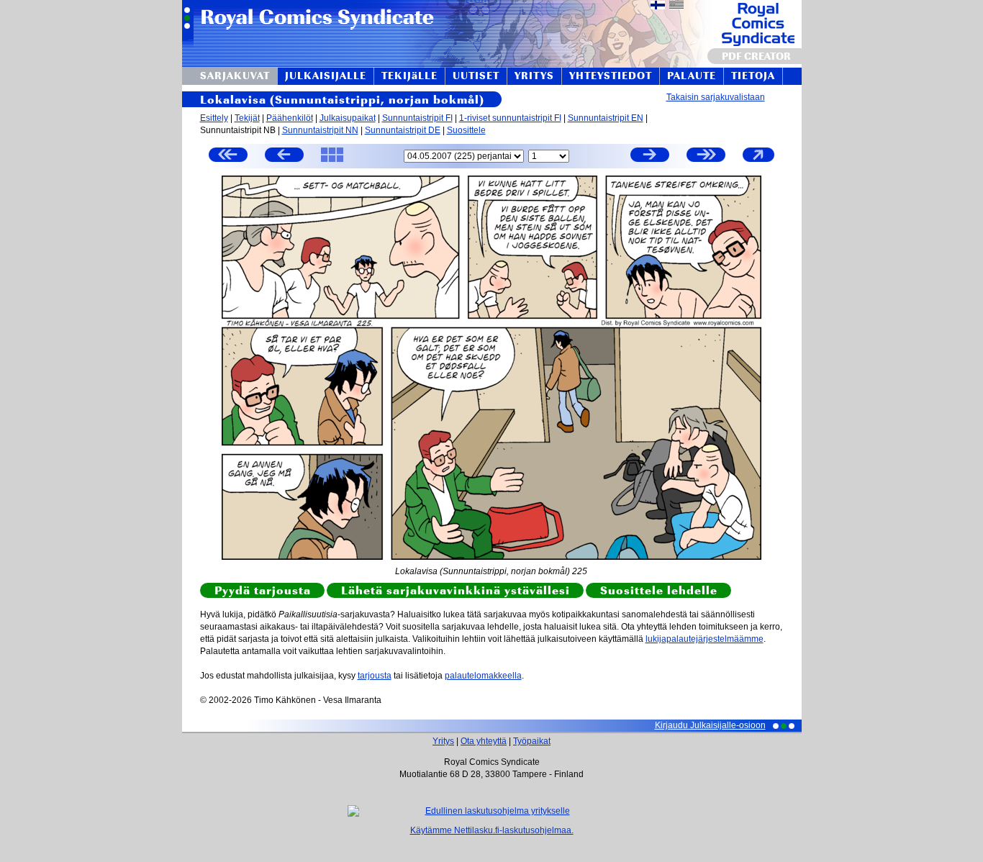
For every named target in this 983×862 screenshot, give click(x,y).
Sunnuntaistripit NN (320, 130)
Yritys (443, 741)
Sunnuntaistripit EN (605, 118)
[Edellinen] (284, 156)
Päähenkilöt (289, 118)
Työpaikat (532, 741)
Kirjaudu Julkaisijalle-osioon (710, 725)
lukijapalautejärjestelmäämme (704, 639)
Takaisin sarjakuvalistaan (715, 97)
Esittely (214, 118)
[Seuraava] (650, 156)
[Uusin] (706, 156)
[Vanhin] (228, 156)
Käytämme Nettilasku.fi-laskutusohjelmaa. (492, 830)
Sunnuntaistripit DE (402, 130)
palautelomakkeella (483, 676)
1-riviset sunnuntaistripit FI (510, 118)
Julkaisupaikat (348, 118)
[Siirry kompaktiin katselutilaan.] (758, 161)
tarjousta (374, 676)
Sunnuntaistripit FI (417, 118)
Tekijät (247, 118)
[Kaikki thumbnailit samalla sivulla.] (332, 161)
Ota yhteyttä (484, 741)
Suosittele (466, 130)
